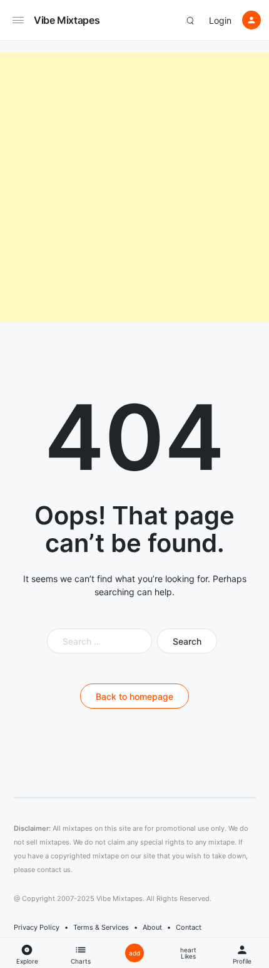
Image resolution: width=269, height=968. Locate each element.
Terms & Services (101, 927)
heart (188, 953)
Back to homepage (134, 696)
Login (220, 20)
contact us (54, 869)
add (134, 953)
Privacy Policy (36, 927)
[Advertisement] (134, 187)
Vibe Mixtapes (66, 20)
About (152, 927)
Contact (188, 927)
